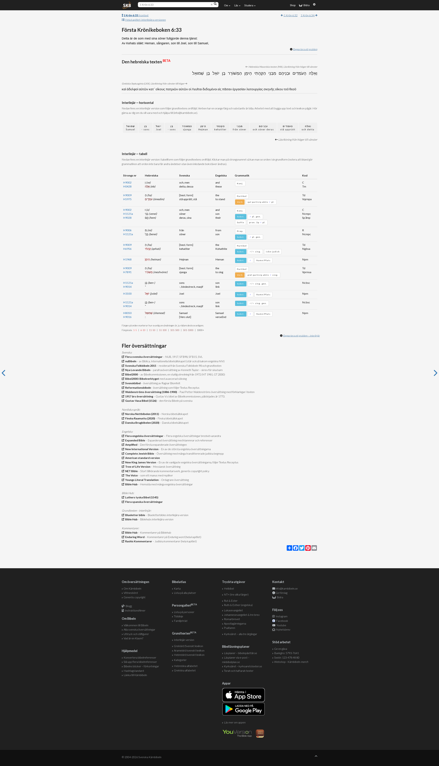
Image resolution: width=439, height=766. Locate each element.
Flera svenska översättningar (143, 356)
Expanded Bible (134, 440)
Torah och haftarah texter (238, 670)
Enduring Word (134, 537)
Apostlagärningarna (235, 623)
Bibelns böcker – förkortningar (141, 666)
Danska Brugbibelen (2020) (141, 422)
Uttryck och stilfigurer (136, 634)
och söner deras (263, 128)
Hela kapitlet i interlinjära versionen (145, 19)
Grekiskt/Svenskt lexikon (188, 646)
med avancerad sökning (173, 378)
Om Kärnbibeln (132, 588)
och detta (308, 128)
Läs (236, 5)
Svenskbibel (132, 383)
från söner (239, 128)
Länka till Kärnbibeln (135, 675)
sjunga (187, 128)
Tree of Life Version (137, 466)
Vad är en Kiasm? (133, 638)
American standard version (142, 457)
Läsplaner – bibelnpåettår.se (240, 653)
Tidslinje (178, 616)
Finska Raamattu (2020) (139, 418)
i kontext (136, 15)
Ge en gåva (280, 648)
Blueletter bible (134, 515)
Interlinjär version (184, 639)
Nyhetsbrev (283, 629)
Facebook (282, 620)
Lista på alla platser (185, 592)
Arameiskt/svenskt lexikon (189, 650)
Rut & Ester (231, 600)
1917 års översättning (138, 396)
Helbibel (229, 588)
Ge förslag (281, 592)
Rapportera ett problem (305, 49)
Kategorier (180, 659)
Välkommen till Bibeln (136, 625)
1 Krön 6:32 (290, 15)
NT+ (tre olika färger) (236, 594)
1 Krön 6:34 (308, 15)
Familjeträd (180, 620)
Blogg (129, 606)
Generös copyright (134, 597)
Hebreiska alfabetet (186, 665)
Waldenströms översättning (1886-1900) (150, 391)
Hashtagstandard (134, 670)
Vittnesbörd (131, 592)
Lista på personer (184, 612)
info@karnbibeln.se (287, 588)
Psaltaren (229, 627)
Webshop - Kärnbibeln (291, 661)
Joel (158, 128)
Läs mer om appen (235, 722)
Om (226, 5)
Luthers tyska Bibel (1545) (141, 497)
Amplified (130, 444)
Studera (249, 5)
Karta (177, 588)
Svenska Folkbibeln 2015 (140, 365)
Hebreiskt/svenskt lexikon (189, 654)
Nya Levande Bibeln (137, 369)
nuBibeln (130, 361)
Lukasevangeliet (233, 610)
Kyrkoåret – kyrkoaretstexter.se (243, 666)
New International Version (141, 449)
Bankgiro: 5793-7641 (286, 653)
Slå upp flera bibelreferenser (140, 661)
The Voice (131, 475)
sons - (172, 128)
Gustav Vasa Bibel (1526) (140, 400)
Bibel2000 (131, 374)
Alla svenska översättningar (139, 629)
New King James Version (140, 462)
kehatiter (220, 128)
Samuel (130, 128)
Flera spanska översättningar (143, 501)
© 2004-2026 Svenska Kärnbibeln (141, 757)
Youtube (281, 625)
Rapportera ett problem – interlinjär (301, 335)
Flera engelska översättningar (143, 435)
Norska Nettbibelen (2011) (141, 413)
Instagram (281, 616)
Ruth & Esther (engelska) (238, 605)
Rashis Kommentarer (138, 541)
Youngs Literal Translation (141, 479)
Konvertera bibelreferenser (140, 657)
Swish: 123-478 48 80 (286, 657)
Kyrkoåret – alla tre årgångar (240, 634)
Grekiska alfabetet (185, 670)
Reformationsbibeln (137, 387)
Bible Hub (131, 484)
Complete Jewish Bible (139, 453)
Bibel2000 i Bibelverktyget (141, 378)
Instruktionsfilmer (135, 610)
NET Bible (131, 471)
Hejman (203, 128)
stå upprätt (287, 128)
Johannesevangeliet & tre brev (242, 614)
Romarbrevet (232, 619)
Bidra (306, 5)
